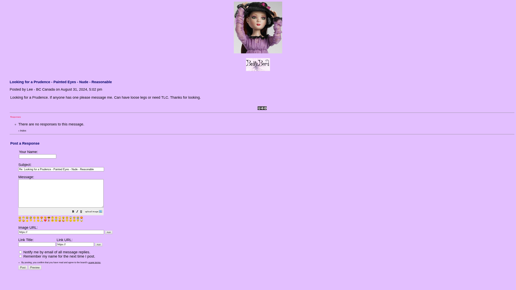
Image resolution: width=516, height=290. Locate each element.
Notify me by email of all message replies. (56, 252)
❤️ (45, 220)
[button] (73, 212)
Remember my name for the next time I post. (58, 256)
